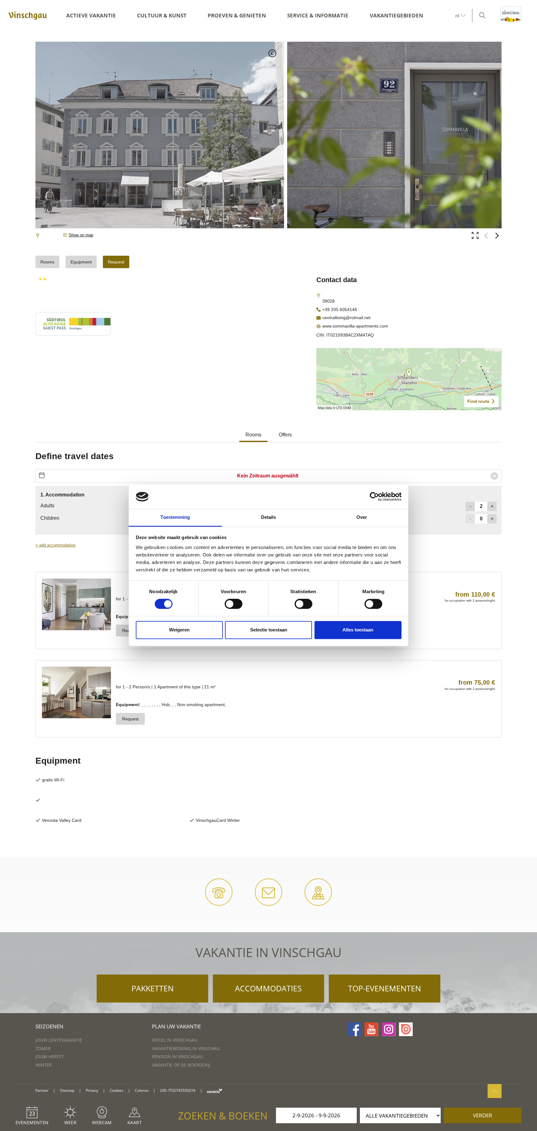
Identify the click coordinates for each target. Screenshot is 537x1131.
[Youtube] (371, 1029)
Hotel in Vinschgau (174, 1040)
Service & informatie (317, 15)
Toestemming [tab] (175, 517)
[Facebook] (354, 1029)
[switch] (233, 604)
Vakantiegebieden (396, 15)
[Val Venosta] (27, 16)
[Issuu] (406, 1029)
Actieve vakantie (91, 15)
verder (482, 1115)
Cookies (116, 1090)
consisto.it (214, 1091)
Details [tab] (268, 517)
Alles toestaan (357, 629)
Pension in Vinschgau (177, 1056)
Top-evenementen (384, 988)
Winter (43, 1065)
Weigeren (179, 629)
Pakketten (152, 988)
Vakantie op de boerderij (181, 1065)
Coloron (142, 1090)
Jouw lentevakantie (58, 1040)
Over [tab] (361, 517)
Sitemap (67, 1090)
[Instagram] (389, 1029)
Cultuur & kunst (161, 15)
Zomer (43, 1048)
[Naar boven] (495, 1091)
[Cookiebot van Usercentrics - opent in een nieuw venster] (374, 496)
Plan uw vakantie (176, 1026)
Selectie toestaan (268, 629)
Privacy (92, 1090)
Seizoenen (49, 1026)
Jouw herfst (49, 1056)
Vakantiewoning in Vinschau (186, 1048)
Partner (41, 1090)
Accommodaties (268, 988)
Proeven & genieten (237, 15)
